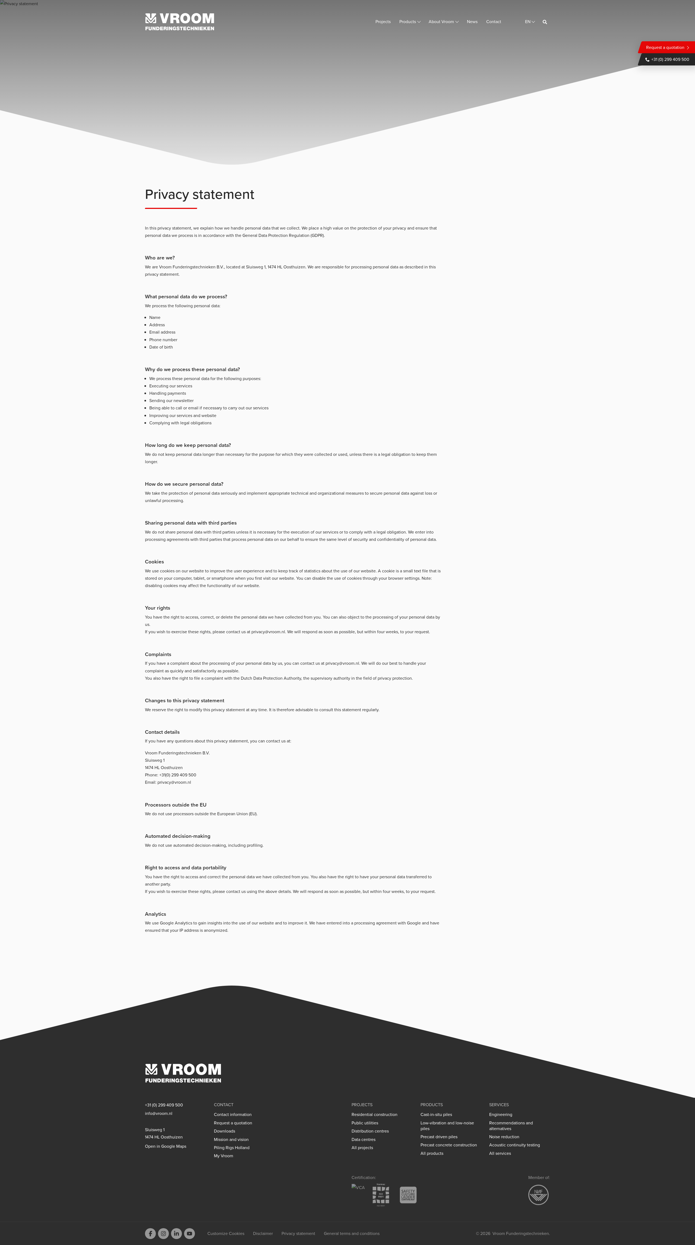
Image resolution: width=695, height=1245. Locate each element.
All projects (362, 1147)
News (472, 21)
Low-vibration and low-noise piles (447, 1125)
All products (432, 1153)
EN (527, 21)
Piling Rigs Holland (231, 1147)
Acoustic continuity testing (514, 1145)
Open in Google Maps (165, 1146)
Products (407, 21)
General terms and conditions (352, 1233)
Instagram (163, 1233)
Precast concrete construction (449, 1145)
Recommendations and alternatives (511, 1125)
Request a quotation (665, 47)
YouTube (189, 1233)
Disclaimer (263, 1233)
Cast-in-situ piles (436, 1114)
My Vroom (223, 1156)
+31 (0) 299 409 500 (670, 59)
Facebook (150, 1233)
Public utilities (365, 1123)
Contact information (233, 1114)
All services (500, 1153)
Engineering (500, 1114)
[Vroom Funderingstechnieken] (179, 22)
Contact (493, 21)
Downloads (224, 1131)
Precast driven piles (439, 1137)
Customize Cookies (225, 1233)
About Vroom (441, 21)
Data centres (363, 1139)
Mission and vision (231, 1139)
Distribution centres (370, 1131)
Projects (383, 21)
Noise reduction (504, 1137)
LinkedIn (176, 1233)
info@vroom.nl (158, 1113)
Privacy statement (298, 1233)
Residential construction (374, 1114)
